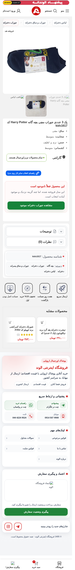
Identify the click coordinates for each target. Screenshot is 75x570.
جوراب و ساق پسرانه (19, 266)
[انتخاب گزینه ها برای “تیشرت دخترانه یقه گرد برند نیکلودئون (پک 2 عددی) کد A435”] (42, 322)
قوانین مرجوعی (59, 438)
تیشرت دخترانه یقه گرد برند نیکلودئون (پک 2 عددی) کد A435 (52, 333)
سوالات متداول (27, 438)
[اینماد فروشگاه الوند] (44, 490)
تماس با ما (61, 448)
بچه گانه (50, 266)
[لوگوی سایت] (36, 10)
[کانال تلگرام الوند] (18, 526)
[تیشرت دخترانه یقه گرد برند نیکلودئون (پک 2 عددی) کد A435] (52, 322)
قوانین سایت (28, 448)
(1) (18, 335)
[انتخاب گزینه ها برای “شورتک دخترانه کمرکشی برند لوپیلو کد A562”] (10, 322)
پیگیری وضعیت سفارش (36, 511)
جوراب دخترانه (10, 22)
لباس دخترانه (60, 22)
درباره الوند (61, 459)
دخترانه (61, 271)
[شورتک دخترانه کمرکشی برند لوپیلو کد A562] (20, 320)
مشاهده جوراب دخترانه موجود (36, 205)
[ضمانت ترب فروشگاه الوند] (26, 490)
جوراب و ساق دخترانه (35, 22)
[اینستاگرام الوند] (8, 526)
